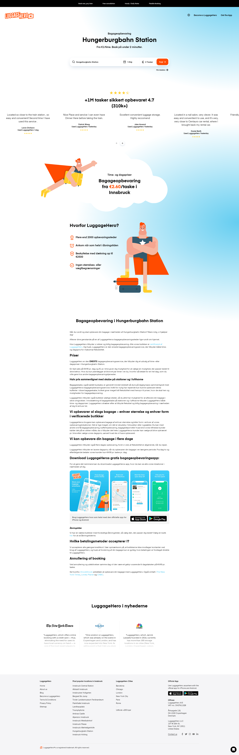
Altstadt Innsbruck (80, 689)
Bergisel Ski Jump (80, 696)
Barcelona (120, 685)
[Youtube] (193, 734)
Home (42, 685)
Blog (42, 692)
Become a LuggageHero (205, 15)
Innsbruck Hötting (80, 734)
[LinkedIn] (197, 734)
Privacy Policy (45, 703)
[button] (234, 750)
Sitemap (43, 706)
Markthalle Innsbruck (81, 703)
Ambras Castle (79, 713)
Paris (118, 699)
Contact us (172, 734)
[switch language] (189, 15)
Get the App (226, 15)
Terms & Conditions (48, 699)
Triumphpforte (78, 710)
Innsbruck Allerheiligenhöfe (83, 727)
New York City (122, 696)
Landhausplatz (79, 706)
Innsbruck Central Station (83, 685)
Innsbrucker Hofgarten (82, 692)
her (71, 535)
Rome (118, 703)
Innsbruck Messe (79, 724)
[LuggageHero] (19, 18)
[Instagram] (189, 734)
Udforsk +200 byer (123, 710)
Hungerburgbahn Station (83, 731)
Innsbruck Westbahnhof (82, 720)
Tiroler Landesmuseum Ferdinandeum (88, 699)
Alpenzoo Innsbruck (81, 717)
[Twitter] (186, 734)
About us (43, 689)
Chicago (119, 689)
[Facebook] (182, 734)
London (119, 692)
